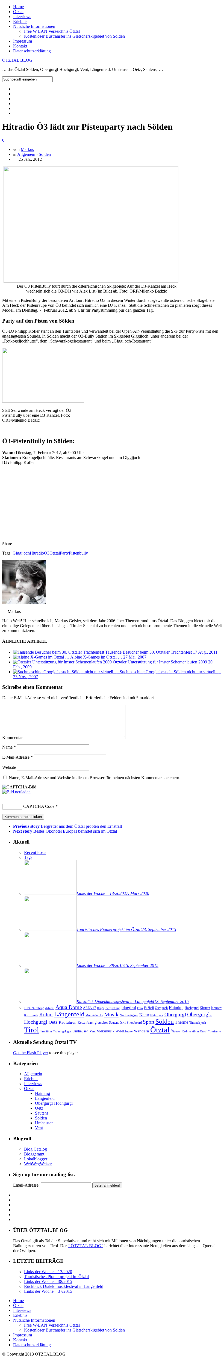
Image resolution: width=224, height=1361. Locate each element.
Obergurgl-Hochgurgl (54, 1103)
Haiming (176, 1007)
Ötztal (18, 11)
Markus (27, 149)
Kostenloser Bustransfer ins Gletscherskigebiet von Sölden (74, 36)
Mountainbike (94, 1015)
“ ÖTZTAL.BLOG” (85, 1245)
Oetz (53, 1022)
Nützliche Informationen (34, 26)
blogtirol (129, 1007)
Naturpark (156, 1015)
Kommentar (12, 737)
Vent (93, 1031)
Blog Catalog (35, 1149)
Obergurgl (175, 1014)
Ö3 (46, 553)
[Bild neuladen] (16, 792)
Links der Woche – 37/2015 (48, 1291)
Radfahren (67, 1022)
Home (18, 6)
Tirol (31, 1030)
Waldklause (124, 1031)
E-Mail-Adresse (17, 757)
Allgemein (26, 154)
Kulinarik (31, 1015)
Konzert (216, 1008)
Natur (144, 1014)
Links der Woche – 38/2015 (48, 1281)
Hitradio (37, 553)
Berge (100, 1007)
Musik (111, 1014)
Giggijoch (21, 553)
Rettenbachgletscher (93, 1022)
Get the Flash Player (30, 1052)
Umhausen (80, 1031)
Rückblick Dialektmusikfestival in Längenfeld (63, 1286)
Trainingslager (62, 1031)
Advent (49, 1007)
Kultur (46, 1014)
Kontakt (20, 46)
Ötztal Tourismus (210, 1031)
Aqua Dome (68, 1007)
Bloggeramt (34, 1154)
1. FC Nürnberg (34, 1007)
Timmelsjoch (197, 1023)
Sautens (114, 1023)
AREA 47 (89, 1008)
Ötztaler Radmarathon (185, 1031)
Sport (148, 1022)
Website (9, 767)
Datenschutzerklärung (32, 51)
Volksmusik (105, 1031)
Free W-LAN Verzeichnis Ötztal (52, 31)
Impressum (22, 41)
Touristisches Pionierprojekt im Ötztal (56, 1276)
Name (9, 747)
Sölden (45, 154)
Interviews (22, 16)
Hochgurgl (192, 1008)
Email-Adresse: (26, 1185)
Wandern (141, 1031)
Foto (140, 1007)
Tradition (46, 1031)
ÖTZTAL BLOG (17, 60)
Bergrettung (112, 1007)
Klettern (205, 1008)
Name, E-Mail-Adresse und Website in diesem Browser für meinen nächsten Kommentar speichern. (94, 777)
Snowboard (134, 1023)
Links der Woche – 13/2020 (48, 1271)
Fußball (149, 1008)
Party (64, 553)
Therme (181, 1022)
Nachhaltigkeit (129, 1015)
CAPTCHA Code (38, 806)
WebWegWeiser (38, 1164)
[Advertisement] (112, 503)
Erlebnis (20, 21)
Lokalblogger (35, 1159)
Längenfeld (69, 1014)
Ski (123, 1022)
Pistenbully (78, 553)
